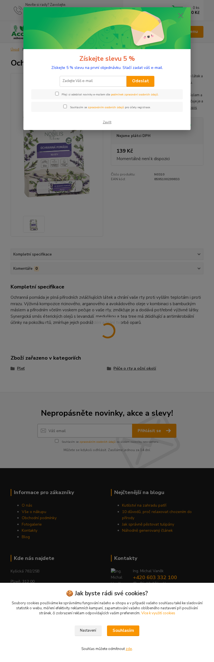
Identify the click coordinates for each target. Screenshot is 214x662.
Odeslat (140, 81)
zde (129, 648)
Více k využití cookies (158, 613)
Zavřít (107, 122)
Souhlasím (123, 630)
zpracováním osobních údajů (106, 107)
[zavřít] (180, 16)
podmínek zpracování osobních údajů (134, 95)
